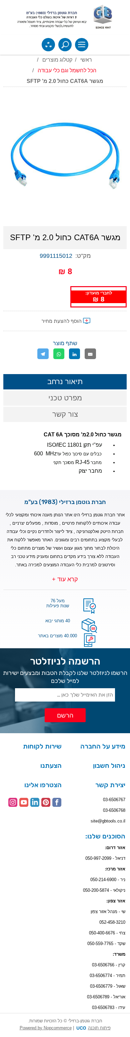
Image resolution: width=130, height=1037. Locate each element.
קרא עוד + (65, 579)
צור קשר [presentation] (65, 414)
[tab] (65, 381)
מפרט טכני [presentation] (65, 398)
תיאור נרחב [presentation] (65, 381)
